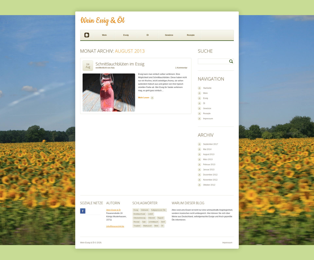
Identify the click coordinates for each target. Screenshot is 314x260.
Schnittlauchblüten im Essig (120, 64)
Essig (126, 35)
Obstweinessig (139, 218)
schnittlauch (153, 222)
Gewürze (169, 35)
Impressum (208, 118)
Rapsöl (160, 218)
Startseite (207, 88)
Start (87, 35)
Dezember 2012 (210, 175)
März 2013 (208, 159)
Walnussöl (147, 226)
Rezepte (191, 35)
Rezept (136, 222)
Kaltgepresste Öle (158, 210)
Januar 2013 (208, 169)
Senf (163, 222)
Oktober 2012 (209, 185)
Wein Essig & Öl (102, 21)
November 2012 (210, 180)
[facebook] (90, 211)
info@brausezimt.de (115, 226)
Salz (144, 222)
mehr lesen (143, 97)
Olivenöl (151, 218)
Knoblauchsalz (139, 214)
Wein (104, 35)
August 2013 (208, 154)
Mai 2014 (207, 149)
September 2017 (210, 144)
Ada (112, 68)
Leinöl (150, 214)
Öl (147, 35)
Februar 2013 (209, 164)
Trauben (137, 226)
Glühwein (144, 210)
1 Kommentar (181, 68)
